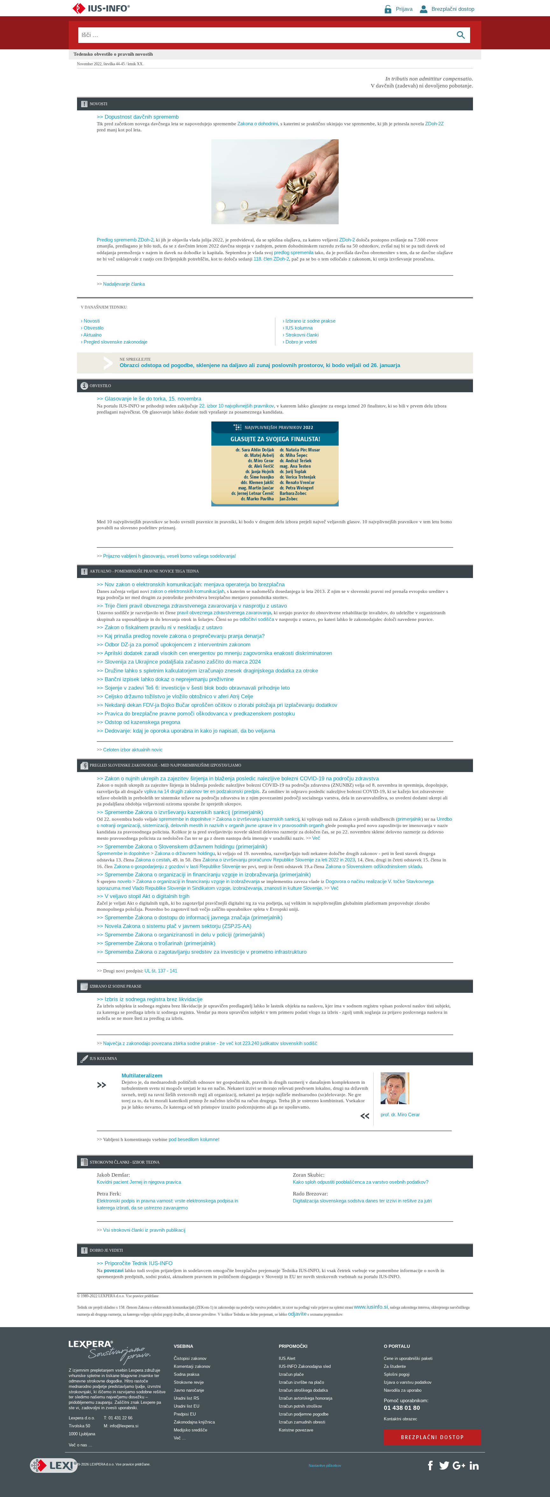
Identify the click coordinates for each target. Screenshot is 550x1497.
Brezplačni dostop (453, 9)
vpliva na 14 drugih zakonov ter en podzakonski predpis (201, 791)
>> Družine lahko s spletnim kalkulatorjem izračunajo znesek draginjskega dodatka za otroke (207, 671)
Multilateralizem (142, 1076)
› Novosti (90, 321)
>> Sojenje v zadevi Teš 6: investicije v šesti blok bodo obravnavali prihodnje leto (193, 688)
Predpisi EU (185, 1414)
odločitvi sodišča (257, 619)
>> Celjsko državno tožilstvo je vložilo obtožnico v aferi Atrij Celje (175, 696)
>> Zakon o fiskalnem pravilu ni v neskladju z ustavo (159, 627)
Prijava (404, 9)
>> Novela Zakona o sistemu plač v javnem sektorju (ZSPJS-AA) (174, 926)
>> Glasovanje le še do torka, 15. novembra (149, 399)
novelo (124, 881)
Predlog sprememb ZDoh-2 (125, 239)
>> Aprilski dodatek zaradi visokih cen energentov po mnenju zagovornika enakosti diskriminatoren (214, 653)
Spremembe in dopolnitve (123, 853)
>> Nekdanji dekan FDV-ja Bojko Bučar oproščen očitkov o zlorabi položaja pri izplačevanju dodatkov (217, 705)
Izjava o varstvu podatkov (408, 1382)
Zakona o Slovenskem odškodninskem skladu (374, 866)
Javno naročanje (189, 1390)
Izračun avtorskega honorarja (305, 1398)
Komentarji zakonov (192, 1366)
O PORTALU (397, 1346)
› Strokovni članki (301, 335)
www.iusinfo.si (371, 1307)
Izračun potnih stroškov (300, 1406)
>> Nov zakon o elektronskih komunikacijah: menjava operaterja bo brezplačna (191, 584)
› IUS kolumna (298, 328)
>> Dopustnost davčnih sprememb (138, 117)
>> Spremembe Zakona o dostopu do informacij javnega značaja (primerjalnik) (190, 918)
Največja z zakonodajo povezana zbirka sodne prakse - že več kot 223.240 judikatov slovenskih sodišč (210, 1043)
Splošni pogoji (397, 1374)
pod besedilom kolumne (193, 1139)
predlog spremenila (294, 252)
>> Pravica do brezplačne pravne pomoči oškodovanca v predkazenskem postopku (196, 714)
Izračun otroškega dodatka (303, 1390)
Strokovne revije (189, 1382)
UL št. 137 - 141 (161, 970)
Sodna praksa (186, 1374)
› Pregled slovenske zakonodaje (114, 342)
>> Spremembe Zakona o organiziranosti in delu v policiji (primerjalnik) (181, 935)
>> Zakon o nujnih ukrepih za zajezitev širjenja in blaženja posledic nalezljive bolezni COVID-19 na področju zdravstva (238, 779)
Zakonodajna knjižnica (194, 1422)
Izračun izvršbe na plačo (301, 1382)
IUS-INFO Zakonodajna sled (305, 1366)
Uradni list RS (186, 1398)
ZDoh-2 (347, 239)
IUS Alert (287, 1358)
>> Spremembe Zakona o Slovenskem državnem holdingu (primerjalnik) (182, 847)
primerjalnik (409, 819)
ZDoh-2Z (434, 123)
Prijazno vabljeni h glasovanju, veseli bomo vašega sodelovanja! (169, 556)
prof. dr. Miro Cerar (400, 1114)
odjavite (297, 1314)
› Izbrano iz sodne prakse (309, 321)
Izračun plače (291, 1374)
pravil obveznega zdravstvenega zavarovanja (224, 612)
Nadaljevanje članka (124, 284)
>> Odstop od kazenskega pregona (138, 722)
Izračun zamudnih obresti (302, 1422)
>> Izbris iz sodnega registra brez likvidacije (149, 999)
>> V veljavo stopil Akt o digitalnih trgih (143, 896)
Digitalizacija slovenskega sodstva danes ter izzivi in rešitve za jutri (362, 1200)
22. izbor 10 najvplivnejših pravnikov (236, 405)
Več (316, 838)
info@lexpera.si (124, 1426)
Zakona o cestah (152, 859)
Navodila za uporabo (402, 1390)
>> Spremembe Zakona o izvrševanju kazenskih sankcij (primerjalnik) (180, 812)
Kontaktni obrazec (400, 1419)
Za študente (395, 1366)
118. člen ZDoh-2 (271, 258)
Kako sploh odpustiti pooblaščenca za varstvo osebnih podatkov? (360, 1182)
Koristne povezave (296, 1430)
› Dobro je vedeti (300, 342)
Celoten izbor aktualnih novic (133, 749)
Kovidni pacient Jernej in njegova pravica (139, 1182)
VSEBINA (183, 1346)
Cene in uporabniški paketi (408, 1358)
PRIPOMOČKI (293, 1346)
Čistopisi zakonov (190, 1358)
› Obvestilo (92, 328)
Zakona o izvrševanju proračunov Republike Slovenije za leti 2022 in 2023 (278, 859)
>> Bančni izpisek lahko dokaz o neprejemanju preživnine (165, 679)
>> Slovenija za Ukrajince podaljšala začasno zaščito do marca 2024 (179, 662)
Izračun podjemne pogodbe (303, 1414)
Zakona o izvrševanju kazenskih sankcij (257, 819)
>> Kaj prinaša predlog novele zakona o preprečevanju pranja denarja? (180, 636)
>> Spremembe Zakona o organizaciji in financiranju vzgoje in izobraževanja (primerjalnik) (204, 875)
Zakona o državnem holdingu (185, 853)
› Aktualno (91, 335)
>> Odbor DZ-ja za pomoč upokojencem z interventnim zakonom (173, 645)
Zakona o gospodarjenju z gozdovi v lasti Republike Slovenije (177, 866)
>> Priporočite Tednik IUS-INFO (135, 1263)
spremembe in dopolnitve (185, 819)
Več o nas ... (80, 1445)
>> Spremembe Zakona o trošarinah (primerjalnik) (156, 943)
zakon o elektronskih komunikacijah (187, 591)
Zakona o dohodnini (257, 123)
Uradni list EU (186, 1406)
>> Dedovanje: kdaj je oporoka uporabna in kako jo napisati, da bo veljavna (186, 731)
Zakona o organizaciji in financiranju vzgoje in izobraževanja (198, 881)
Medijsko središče (190, 1430)
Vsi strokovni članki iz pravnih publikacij (144, 1230)
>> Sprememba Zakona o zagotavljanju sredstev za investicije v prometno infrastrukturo (202, 952)
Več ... (180, 1438)
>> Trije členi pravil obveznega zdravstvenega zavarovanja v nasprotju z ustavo (192, 606)
